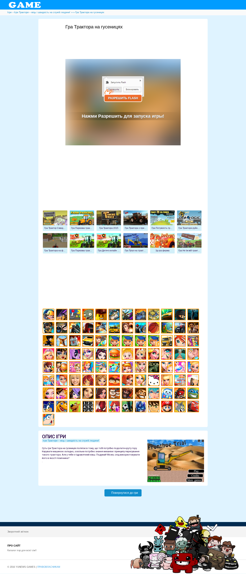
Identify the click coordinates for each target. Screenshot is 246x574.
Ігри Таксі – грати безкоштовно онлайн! (115, 328)
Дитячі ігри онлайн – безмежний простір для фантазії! (167, 394)
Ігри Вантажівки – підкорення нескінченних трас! (167, 341)
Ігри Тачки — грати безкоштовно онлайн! (194, 407)
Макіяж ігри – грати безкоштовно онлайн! (167, 354)
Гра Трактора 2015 (109, 220)
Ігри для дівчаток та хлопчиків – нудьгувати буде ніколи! (115, 381)
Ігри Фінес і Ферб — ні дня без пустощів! (49, 420)
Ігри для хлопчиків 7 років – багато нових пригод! (115, 341)
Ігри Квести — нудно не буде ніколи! (167, 328)
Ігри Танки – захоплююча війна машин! (141, 315)
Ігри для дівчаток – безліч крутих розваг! (102, 394)
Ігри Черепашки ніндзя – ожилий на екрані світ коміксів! (194, 394)
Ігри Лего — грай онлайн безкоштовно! (102, 315)
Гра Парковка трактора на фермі (82, 220)
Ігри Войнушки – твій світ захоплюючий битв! (115, 315)
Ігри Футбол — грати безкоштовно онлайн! (128, 407)
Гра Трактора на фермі (55, 243)
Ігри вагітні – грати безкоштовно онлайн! (180, 367)
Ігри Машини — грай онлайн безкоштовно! (167, 315)
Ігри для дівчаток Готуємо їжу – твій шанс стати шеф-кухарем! (115, 354)
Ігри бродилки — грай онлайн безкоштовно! (180, 394)
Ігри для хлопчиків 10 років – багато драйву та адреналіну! (154, 341)
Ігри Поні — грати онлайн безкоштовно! (75, 354)
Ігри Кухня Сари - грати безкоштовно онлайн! (49, 367)
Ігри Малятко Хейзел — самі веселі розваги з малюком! (128, 354)
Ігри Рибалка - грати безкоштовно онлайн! (141, 328)
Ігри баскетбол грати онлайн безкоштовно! (154, 328)
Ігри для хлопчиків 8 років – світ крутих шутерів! (128, 341)
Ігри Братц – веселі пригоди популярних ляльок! (102, 381)
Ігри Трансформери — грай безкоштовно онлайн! (141, 407)
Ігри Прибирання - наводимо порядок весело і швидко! (88, 367)
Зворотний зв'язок (17, 531)
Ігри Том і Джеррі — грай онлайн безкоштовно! (180, 407)
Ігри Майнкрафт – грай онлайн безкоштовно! (49, 315)
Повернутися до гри (124, 492)
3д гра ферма (162, 243)
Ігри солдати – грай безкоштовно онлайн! (49, 328)
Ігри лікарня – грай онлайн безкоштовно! (141, 354)
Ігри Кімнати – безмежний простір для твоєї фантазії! (154, 367)
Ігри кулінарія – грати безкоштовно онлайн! (62, 367)
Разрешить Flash (123, 98)
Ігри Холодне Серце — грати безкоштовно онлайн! (88, 354)
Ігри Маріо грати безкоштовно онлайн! (167, 407)
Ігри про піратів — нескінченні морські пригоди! (128, 394)
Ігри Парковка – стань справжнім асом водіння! (88, 341)
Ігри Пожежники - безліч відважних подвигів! (102, 341)
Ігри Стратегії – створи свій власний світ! (154, 315)
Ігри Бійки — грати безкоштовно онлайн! (128, 315)
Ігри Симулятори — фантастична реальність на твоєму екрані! (75, 315)
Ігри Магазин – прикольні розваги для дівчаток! (180, 381)
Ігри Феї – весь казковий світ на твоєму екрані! (141, 367)
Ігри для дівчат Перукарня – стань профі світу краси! (102, 367)
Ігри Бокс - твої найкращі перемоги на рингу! (194, 328)
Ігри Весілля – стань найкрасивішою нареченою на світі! (194, 367)
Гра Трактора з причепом (135, 220)
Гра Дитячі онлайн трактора (109, 243)
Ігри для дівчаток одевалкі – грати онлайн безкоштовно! (194, 341)
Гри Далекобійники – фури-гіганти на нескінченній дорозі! (88, 328)
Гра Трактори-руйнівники (189, 220)
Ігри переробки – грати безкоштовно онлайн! (75, 367)
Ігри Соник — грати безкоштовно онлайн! (49, 407)
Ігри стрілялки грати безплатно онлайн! (75, 328)
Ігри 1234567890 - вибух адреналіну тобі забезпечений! (88, 407)
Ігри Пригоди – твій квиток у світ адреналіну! (128, 328)
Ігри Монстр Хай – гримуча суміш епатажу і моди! (62, 354)
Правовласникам (48, 567)
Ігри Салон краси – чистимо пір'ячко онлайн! (49, 394)
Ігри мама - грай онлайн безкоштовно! (167, 367)
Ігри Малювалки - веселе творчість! (115, 367)
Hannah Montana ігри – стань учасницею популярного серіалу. (75, 381)
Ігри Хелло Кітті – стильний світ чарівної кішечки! (154, 381)
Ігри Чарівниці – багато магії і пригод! (88, 381)
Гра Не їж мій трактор (189, 243)
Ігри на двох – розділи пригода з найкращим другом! (115, 394)
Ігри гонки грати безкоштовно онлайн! (62, 315)
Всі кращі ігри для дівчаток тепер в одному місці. (194, 381)
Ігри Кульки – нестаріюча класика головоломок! (115, 407)
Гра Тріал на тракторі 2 (135, 243)
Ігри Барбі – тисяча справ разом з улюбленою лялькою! (49, 354)
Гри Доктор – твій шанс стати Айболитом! (128, 367)
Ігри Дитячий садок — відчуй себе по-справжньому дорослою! (49, 381)
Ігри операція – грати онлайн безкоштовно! (180, 354)
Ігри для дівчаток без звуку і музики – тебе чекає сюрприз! (167, 381)
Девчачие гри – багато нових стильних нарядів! (75, 394)
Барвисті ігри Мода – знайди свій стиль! (62, 381)
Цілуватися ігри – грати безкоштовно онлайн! (194, 354)
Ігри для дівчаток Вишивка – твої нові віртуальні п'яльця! (141, 381)
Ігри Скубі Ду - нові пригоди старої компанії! (75, 407)
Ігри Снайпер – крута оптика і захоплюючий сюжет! (62, 328)
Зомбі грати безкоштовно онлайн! (88, 315)
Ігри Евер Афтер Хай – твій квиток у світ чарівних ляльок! (102, 354)
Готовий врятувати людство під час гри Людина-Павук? (102, 407)
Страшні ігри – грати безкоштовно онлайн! (194, 315)
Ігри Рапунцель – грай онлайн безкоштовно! (154, 354)
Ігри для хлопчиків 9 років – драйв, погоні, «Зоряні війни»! (141, 341)
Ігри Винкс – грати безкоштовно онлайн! (180, 341)
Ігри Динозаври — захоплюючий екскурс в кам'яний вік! (62, 407)
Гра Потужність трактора (162, 220)
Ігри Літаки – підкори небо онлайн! (102, 328)
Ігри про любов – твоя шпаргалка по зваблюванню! (62, 394)
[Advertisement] (130, 40)
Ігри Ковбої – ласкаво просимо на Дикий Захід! (141, 394)
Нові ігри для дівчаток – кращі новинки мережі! (128, 381)
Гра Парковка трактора (82, 243)
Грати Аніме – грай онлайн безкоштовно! (154, 394)
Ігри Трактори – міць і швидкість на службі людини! (180, 328)
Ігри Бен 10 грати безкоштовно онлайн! (154, 407)
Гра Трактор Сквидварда (55, 220)
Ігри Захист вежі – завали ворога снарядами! (75, 341)
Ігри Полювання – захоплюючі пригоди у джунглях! (62, 341)
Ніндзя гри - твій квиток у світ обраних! (180, 315)
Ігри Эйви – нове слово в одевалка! (88, 394)
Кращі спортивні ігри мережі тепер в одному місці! (49, 341)
